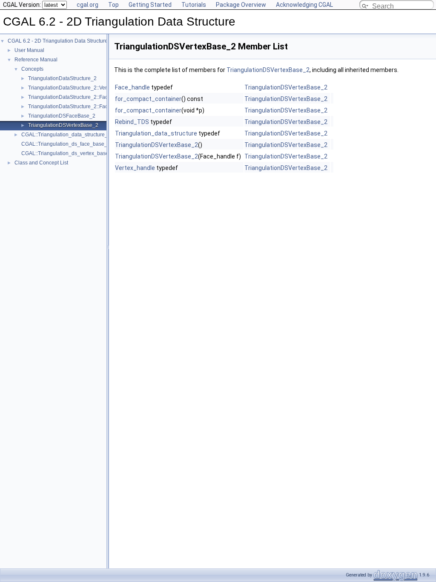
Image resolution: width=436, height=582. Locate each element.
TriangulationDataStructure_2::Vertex (71, 88)
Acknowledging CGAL (304, 4)
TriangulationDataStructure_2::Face (69, 97)
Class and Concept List (41, 163)
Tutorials (193, 4)
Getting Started (150, 4)
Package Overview (241, 4)
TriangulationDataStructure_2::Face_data (76, 106)
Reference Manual (35, 60)
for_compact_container (148, 98)
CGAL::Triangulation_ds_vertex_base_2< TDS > (77, 153)
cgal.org (87, 4)
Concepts (32, 69)
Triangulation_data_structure (156, 133)
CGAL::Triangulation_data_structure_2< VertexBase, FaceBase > (96, 135)
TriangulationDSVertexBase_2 (63, 125)
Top (113, 4)
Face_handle (132, 87)
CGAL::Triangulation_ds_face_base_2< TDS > (75, 144)
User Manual (29, 50)
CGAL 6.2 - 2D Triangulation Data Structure (58, 41)
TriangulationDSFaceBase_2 (61, 116)
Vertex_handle (135, 167)
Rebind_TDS (132, 121)
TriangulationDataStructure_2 (62, 78)
